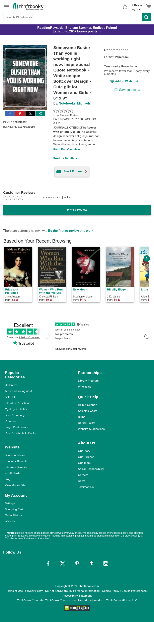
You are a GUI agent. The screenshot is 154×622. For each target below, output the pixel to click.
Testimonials (86, 486)
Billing (81, 416)
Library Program (88, 380)
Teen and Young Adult (18, 391)
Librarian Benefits (16, 467)
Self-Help (10, 397)
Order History (13, 515)
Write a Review (77, 209)
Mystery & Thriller (16, 409)
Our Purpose (86, 456)
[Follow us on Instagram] (106, 563)
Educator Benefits (16, 461)
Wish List (10, 521)
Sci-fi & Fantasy (15, 415)
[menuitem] (137, 6)
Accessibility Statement (77, 595)
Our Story (84, 450)
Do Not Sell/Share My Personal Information (72, 590)
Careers (83, 474)
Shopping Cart (14, 509)
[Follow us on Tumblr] (91, 563)
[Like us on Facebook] (48, 563)
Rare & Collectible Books (20, 433)
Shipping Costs (87, 410)
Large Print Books (16, 427)
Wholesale (84, 386)
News (81, 480)
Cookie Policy (110, 590)
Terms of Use (14, 590)
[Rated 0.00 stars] (72, 111)
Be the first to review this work (70, 230)
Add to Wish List (126, 81)
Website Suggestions (91, 428)
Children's (11, 385)
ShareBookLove (15, 455)
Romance (11, 421)
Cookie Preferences (134, 590)
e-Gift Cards (12, 473)
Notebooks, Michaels (75, 103)
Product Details (63, 158)
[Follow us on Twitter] (62, 563)
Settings (10, 503)
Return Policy (86, 422)
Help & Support (87, 404)
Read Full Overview (66, 149)
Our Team (84, 462)
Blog (7, 479)
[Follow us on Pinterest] (77, 563)
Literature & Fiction (17, 403)
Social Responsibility (91, 468)
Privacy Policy (34, 590)
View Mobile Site (15, 485)
